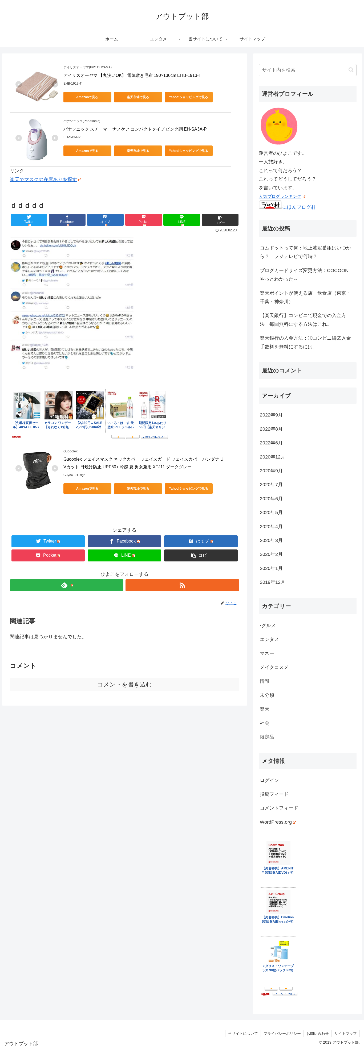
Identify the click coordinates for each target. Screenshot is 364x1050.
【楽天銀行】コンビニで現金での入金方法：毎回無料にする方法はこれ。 (303, 320)
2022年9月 (271, 415)
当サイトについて (243, 1033)
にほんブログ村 (299, 207)
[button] (351, 70)
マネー (267, 653)
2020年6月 (271, 498)
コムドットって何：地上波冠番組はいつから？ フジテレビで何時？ (305, 252)
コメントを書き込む (124, 684)
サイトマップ (345, 1033)
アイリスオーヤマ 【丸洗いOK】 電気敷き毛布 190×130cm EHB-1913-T (132, 75)
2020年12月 (272, 457)
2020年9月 (271, 470)
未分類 (267, 695)
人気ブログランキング (280, 196)
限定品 (267, 737)
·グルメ (268, 625)
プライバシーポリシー (282, 1033)
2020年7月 (271, 484)
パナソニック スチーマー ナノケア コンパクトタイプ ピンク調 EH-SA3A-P (135, 129)
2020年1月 (271, 568)
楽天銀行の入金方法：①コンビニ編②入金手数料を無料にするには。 (305, 342)
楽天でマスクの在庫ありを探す (43, 179)
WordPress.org (276, 822)
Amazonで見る (87, 97)
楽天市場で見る (138, 97)
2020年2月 (271, 554)
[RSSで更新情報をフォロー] (182, 585)
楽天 (264, 709)
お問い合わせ (317, 1033)
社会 (264, 723)
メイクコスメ (274, 667)
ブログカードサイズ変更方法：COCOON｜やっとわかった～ (306, 275)
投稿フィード (274, 794)
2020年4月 (271, 526)
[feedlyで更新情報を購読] (66, 585)
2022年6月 (271, 442)
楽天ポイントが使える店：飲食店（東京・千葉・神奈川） (305, 297)
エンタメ (269, 639)
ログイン (269, 780)
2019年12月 (272, 582)
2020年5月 (271, 512)
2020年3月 (271, 540)
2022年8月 (271, 429)
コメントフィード (279, 808)
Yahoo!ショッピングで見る (188, 97)
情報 (264, 681)
